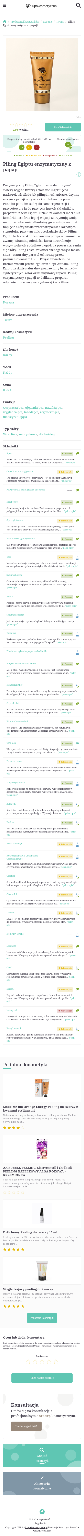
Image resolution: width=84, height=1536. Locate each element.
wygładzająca (12, 412)
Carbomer (11, 633)
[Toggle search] (78, 5)
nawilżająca (53, 407)
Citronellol (12, 894)
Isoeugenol (12, 1010)
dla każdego (47, 434)
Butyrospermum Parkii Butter (21, 663)
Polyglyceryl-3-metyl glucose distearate (26, 489)
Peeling (8, 337)
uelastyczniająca (15, 417)
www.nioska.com (42, 1530)
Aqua (9, 453)
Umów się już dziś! (26, 1426)
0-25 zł (7, 390)
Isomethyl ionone (15, 933)
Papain (10, 596)
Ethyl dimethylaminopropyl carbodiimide (27, 651)
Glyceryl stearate (15, 520)
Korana (8, 302)
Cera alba (11, 742)
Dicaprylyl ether (14, 684)
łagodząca (31, 412)
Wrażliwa (10, 434)
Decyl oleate (12, 501)
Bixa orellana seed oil (17, 721)
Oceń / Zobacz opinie (63, 127)
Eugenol (10, 988)
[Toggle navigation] (4, 5)
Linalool (10, 912)
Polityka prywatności (40, 1519)
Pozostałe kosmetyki (42, 1318)
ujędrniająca (34, 407)
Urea (9, 556)
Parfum (10, 822)
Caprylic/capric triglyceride (20, 471)
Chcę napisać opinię (42, 1378)
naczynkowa (28, 434)
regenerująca (49, 412)
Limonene (11, 945)
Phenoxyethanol (14, 761)
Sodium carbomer (15, 614)
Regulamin (40, 1523)
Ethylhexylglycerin (16, 782)
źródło (77, 117)
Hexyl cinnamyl (14, 843)
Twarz (7, 320)
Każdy (7, 355)
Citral (9, 967)
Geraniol (11, 875)
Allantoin (11, 803)
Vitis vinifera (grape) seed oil (21, 538)
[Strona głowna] (6, 21)
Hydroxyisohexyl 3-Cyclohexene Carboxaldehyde (22, 857)
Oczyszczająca (13, 407)
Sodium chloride (14, 575)
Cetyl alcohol (13, 703)
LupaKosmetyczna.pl (36, 1527)
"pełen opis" (70, 462)
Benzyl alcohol (14, 1028)
